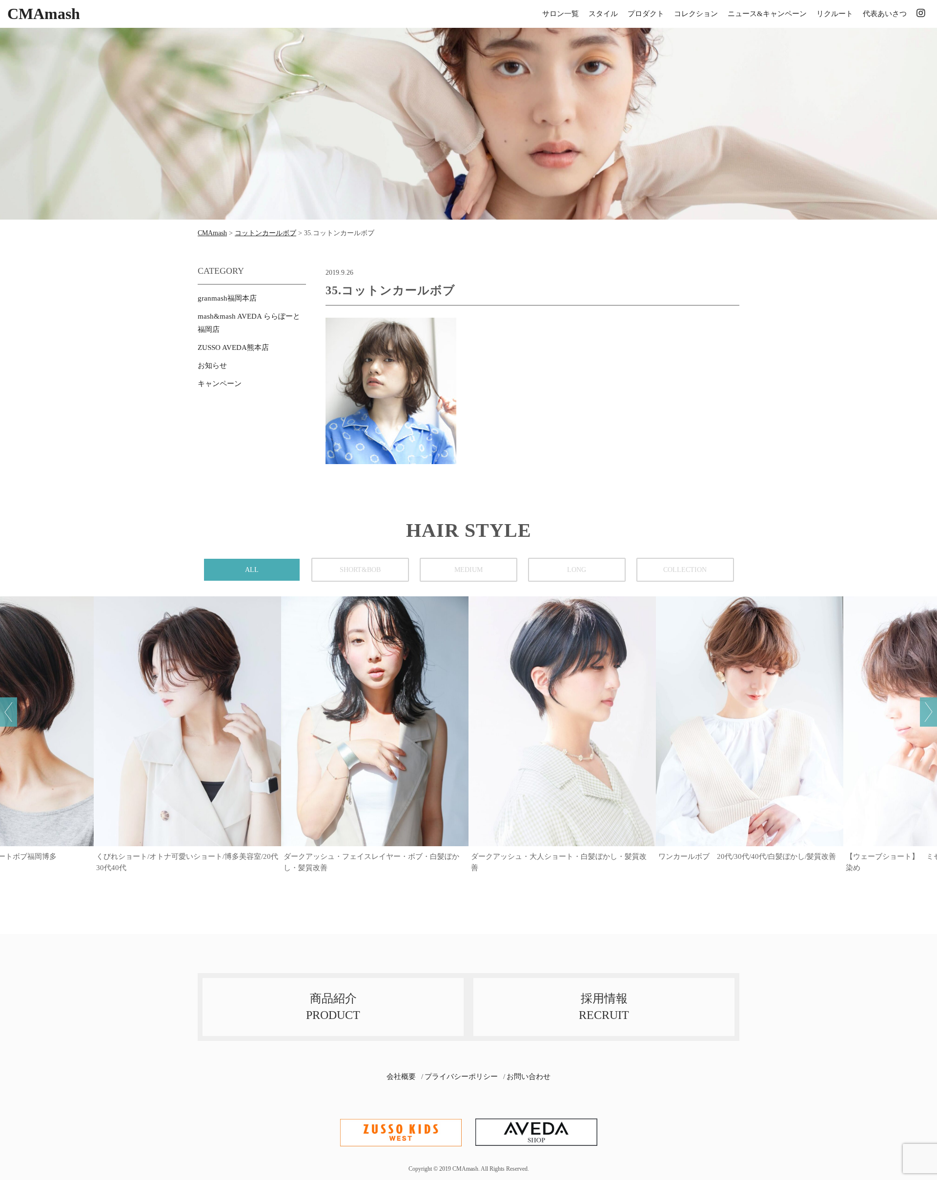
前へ (8, 712)
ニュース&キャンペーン (767, 14)
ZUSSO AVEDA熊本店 (233, 347)
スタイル (603, 14)
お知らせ (212, 365)
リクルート (834, 14)
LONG (576, 569)
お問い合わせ (528, 1076)
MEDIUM (468, 569)
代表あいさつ (885, 14)
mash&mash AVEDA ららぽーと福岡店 (249, 322)
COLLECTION (685, 569)
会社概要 (401, 1076)
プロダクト (646, 14)
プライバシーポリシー (461, 1076)
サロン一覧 (560, 14)
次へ (928, 712)
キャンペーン (220, 383)
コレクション (696, 14)
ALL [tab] (252, 569)
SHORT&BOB (360, 569)
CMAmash (43, 13)
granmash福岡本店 (227, 298)
